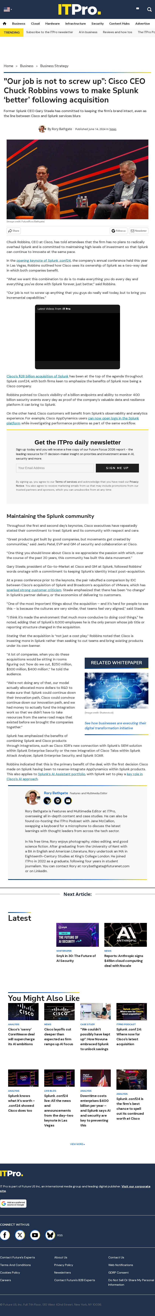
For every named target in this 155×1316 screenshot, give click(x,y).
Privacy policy (63, 1265)
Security (97, 24)
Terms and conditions (15, 1265)
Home (8, 66)
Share (16, 230)
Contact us (116, 1257)
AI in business (88, 32)
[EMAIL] (69, 800)
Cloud (35, 24)
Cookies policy (10, 1273)
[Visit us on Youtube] (35, 1235)
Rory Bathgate (62, 129)
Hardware (52, 24)
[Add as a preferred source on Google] (13, 1203)
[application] (77, 337)
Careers (5, 1280)
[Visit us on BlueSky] (48, 1235)
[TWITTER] (48, 800)
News (112, 129)
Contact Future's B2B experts (74, 1280)
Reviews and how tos (117, 32)
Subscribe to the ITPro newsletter (49, 32)
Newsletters (62, 1273)
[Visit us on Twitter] (20, 1235)
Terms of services (66, 481)
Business (18, 24)
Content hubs (119, 24)
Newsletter (141, 230)
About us (60, 1257)
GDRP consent (118, 1273)
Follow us (121, 230)
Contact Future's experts (17, 1257)
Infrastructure (75, 24)
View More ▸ (77, 1144)
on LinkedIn (38, 871)
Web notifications (120, 1265)
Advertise (142, 24)
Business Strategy (54, 66)
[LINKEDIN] (58, 800)
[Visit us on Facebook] (4, 1235)
